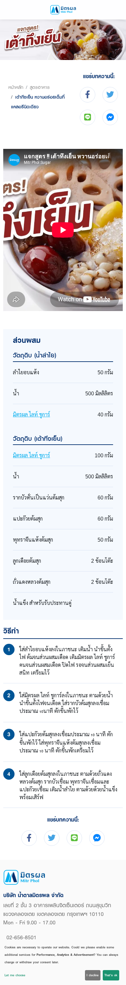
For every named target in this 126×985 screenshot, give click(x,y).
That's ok (110, 975)
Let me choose (15, 975)
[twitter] (110, 94)
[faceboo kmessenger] (110, 117)
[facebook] (87, 94)
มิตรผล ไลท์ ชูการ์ (31, 414)
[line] (87, 117)
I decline (93, 975)
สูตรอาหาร (40, 87)
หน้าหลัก (15, 87)
